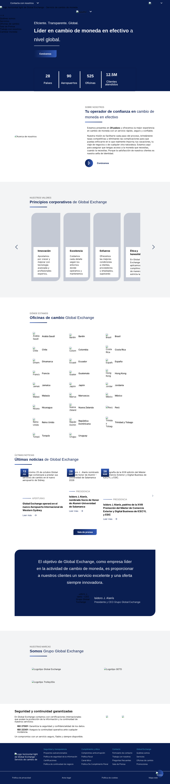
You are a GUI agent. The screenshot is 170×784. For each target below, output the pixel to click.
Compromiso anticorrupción (93, 753)
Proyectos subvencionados (55, 753)
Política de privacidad (21, 778)
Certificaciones (50, 760)
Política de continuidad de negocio (58, 764)
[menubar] (85, 23)
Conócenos (103, 163)
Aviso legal (66, 778)
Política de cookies (110, 778)
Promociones (142, 764)
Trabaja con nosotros (121, 756)
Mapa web (153, 778)
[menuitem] (85, 18)
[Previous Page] (16, 247)
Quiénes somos (143, 753)
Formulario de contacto (122, 753)
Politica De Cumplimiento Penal (94, 764)
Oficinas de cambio (145, 760)
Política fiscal (87, 756)
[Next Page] (153, 247)
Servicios (140, 756)
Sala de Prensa (118, 764)
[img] (1, 15)
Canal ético (86, 760)
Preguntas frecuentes (121, 760)
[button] (156, 3)
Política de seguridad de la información (60, 756)
